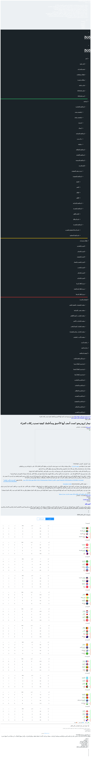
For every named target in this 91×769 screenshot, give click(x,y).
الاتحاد (77, 181)
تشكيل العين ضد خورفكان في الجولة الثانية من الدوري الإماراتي (73, 10)
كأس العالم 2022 (77, 494)
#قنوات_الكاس (55, 480)
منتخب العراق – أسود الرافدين (78, 326)
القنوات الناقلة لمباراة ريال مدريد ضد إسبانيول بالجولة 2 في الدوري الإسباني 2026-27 (68, 6)
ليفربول (80, 122)
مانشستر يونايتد (78, 117)
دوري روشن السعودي (77, 171)
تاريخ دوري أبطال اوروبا (79, 364)
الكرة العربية (82, 165)
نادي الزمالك (76, 219)
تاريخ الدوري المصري (80, 396)
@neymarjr (81, 480)
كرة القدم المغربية (77, 224)
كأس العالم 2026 (78, 416)
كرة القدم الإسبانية (80, 133)
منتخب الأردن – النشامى (79, 337)
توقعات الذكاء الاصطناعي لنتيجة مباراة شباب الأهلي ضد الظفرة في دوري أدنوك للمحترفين (67, 13)
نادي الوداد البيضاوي (74, 235)
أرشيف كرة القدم (83, 353)
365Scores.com (46, 733)
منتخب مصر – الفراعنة (79, 310)
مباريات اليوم (84, 347)
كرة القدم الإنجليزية (80, 106)
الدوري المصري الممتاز (79, 262)
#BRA (35, 480)
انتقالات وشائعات (81, 74)
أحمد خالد (88, 427)
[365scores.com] (87, 39)
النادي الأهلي (76, 214)
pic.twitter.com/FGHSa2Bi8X (10, 481)
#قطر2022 (31, 480)
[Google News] (86, 499)
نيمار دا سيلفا (62, 494)
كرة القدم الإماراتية (77, 203)
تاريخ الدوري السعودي (80, 401)
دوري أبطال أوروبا (80, 283)
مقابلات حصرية (81, 80)
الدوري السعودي (81, 256)
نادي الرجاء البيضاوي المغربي (72, 230)
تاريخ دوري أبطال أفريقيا (79, 369)
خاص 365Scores (81, 90)
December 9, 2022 (67, 484)
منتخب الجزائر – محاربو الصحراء (77, 331)
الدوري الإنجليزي (81, 246)
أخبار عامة (82, 64)
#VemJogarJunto (44, 480)
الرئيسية (88, 416)
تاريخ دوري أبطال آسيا (80, 374)
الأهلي (77, 197)
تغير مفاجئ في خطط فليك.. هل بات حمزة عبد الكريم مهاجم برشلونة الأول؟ (70, 12)
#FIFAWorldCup (69, 480)
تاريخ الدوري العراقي (80, 406)
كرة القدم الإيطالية (80, 149)
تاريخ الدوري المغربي (80, 412)
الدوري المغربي (81, 267)
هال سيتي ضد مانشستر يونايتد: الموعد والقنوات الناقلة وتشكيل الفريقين (71, 9)
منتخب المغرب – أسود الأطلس (77, 315)
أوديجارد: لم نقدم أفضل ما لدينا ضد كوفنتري (77, 17)
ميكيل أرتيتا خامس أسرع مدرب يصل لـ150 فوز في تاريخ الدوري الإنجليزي (70, 7)
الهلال (77, 192)
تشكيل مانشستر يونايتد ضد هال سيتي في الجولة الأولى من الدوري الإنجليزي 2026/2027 (67, 14)
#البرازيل (13, 480)
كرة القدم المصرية (77, 208)
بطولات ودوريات (84, 240)
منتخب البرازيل (75, 466)
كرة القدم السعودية (77, 176)
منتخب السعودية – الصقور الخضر (77, 305)
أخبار (86, 58)
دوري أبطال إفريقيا (80, 294)
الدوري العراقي (81, 272)
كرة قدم (86, 101)
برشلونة (80, 144)
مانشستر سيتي (78, 112)
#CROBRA (75, 480)
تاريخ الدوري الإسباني (80, 385)
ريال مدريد (79, 139)
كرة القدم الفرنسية (80, 160)
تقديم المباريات (81, 69)
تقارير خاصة (82, 85)
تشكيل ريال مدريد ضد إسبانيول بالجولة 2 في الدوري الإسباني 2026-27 (71, 5)
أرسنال (80, 128)
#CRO (38, 480)
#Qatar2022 (62, 480)
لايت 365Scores (81, 96)
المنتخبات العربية (84, 299)
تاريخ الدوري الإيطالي (80, 390)
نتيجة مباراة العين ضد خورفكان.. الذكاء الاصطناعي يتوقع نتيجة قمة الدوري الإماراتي (68, 16)
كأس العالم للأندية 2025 (82, 746)
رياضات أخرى (84, 342)
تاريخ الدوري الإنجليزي (80, 380)
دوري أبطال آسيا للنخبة (79, 289)
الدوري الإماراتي (81, 278)
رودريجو (88, 418)
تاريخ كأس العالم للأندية (79, 358)
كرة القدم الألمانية (80, 155)
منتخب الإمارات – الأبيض (79, 321)
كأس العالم (84, 418)
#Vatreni (50, 480)
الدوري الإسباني (81, 251)
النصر (77, 187)
